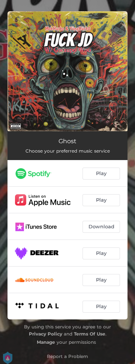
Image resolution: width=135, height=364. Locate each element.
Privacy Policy (45, 334)
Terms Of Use (89, 334)
